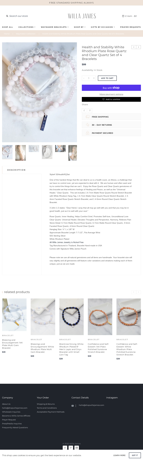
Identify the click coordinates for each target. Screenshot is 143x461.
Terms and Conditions (47, 408)
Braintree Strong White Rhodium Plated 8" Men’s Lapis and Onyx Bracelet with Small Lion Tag (71, 349)
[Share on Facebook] (84, 110)
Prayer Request (9, 420)
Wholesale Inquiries (11, 412)
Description (16, 170)
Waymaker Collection (25, 34)
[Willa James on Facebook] (65, 448)
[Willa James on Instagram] (76, 448)
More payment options (111, 94)
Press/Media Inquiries (12, 423)
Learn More (119, 455)
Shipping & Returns (46, 404)
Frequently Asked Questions (15, 427)
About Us (6, 404)
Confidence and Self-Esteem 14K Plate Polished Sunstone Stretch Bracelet (98, 348)
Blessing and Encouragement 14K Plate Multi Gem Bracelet (12, 344)
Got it (135, 455)
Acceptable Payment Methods (50, 412)
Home (7, 34)
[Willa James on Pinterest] (71, 448)
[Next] (74, 92)
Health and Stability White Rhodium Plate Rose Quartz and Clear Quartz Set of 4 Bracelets (83, 34)
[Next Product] (138, 47)
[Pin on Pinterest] (90, 110)
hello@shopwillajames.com (14, 408)
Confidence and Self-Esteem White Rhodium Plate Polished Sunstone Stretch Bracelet (127, 349)
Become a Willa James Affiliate (16, 416)
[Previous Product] (133, 47)
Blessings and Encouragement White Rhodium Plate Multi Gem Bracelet (42, 348)
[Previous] (5, 92)
